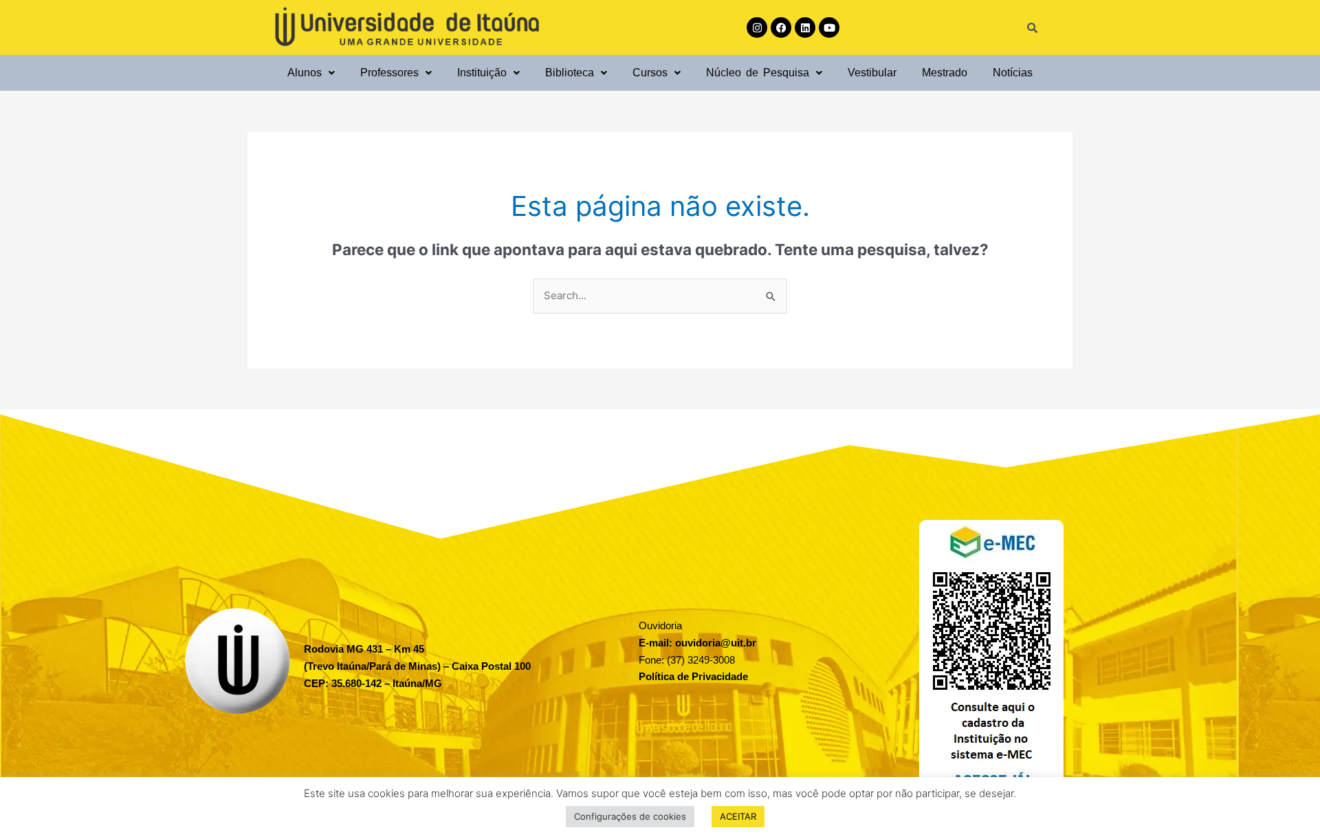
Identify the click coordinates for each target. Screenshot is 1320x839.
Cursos (650, 72)
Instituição (482, 72)
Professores (389, 72)
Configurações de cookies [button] (630, 816)
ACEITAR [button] (738, 816)
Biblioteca (569, 72)
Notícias (1013, 72)
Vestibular (872, 72)
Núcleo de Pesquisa (757, 72)
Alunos (304, 72)
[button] (311, 72)
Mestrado (944, 72)
